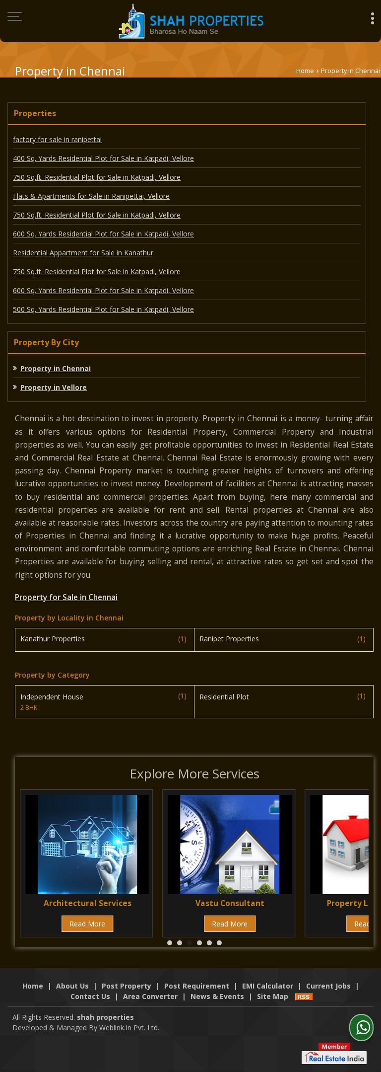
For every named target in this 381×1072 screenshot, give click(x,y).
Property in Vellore (53, 387)
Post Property (126, 986)
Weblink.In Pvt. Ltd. (129, 1027)
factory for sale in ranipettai (57, 139)
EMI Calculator (267, 986)
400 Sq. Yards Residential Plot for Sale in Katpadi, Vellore (103, 158)
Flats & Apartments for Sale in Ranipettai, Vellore (91, 196)
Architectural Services (87, 903)
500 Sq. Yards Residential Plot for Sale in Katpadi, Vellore (103, 309)
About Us (72, 986)
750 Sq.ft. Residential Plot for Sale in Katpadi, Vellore (97, 177)
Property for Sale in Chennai (66, 597)
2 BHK (28, 707)
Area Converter (150, 996)
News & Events (217, 996)
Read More (87, 923)
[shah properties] (191, 21)
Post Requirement (196, 986)
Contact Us (90, 996)
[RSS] (304, 996)
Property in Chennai (55, 368)
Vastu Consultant (229, 903)
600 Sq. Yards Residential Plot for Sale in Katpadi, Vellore (103, 233)
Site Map (272, 996)
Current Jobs (328, 986)
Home (305, 71)
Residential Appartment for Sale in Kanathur (83, 252)
